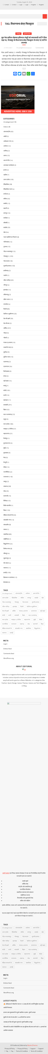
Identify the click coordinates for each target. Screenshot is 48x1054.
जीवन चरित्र (6, 280)
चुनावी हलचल (27, 34)
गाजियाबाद (6, 242)
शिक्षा (4, 510)
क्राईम (5, 227)
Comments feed (8, 653)
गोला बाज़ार (6, 261)
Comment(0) (40, 47)
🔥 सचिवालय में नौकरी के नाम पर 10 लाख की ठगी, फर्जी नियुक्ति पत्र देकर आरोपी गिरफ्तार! (23, 1006)
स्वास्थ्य (5, 568)
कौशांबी (5, 222)
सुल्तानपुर (6, 558)
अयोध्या (5, 146)
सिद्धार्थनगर (6, 544)
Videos (5, 127)
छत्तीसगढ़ (5, 270)
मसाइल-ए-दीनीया (8, 429)
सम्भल (5, 529)
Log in (5, 644)
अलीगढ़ (5, 150)
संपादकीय (6, 524)
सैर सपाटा (6, 563)
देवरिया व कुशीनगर (8, 313)
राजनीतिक (6, 472)
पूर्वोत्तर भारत (6, 357)
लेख (4, 491)
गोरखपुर (18, 34)
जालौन (5, 275)
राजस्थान (6, 476)
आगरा (5, 155)
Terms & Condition (22, 1051)
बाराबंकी (5, 405)
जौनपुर (5, 285)
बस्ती (4, 395)
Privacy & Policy (10, 1048)
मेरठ (4, 457)
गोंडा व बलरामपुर (7, 251)
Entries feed (7, 648)
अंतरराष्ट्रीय (6, 131)
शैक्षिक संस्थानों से (8, 515)
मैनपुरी (5, 462)
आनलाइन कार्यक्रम (8, 165)
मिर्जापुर (5, 438)
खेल (4, 232)
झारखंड (5, 289)
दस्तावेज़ (5, 304)
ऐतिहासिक (6, 184)
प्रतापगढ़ (6, 361)
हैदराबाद (5, 582)
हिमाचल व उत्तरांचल (8, 577)
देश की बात (6, 323)
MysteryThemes (32, 1045)
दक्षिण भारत (6, 299)
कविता (5, 198)
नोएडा (5, 333)
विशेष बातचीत (7, 505)
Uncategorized (8, 122)
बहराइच (5, 400)
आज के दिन (6, 160)
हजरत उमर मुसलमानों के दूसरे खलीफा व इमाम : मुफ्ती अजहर (19, 1012)
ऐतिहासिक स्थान (7, 189)
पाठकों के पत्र (7, 347)
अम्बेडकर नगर (7, 141)
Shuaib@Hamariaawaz (24, 47)
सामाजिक (5, 534)
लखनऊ (5, 486)
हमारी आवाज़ (6, 873)
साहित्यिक (6, 539)
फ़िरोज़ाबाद (6, 371)
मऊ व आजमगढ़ (7, 414)
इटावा (5, 170)
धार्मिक (5, 328)
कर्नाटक (5, 194)
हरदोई (5, 572)
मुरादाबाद (5, 452)
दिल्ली (5, 309)
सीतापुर (5, 553)
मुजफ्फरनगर (6, 443)
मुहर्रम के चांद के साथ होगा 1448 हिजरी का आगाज (16, 1017)
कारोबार (5, 218)
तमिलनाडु (6, 294)
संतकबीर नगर (7, 520)
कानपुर (5, 213)
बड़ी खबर (6, 381)
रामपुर (5, 481)
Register (33, 5)
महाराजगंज (6, 433)
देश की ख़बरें (6, 318)
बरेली (4, 390)
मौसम (4, 467)
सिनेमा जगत (6, 548)
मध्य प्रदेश (6, 424)
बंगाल (4, 376)
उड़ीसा (5, 174)
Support (32, 1048)
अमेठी (4, 136)
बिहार (4, 409)
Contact (6, 5)
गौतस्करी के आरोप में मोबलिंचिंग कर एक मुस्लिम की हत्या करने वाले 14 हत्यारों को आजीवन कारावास (24, 1028)
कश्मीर (5, 203)
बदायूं (4, 385)
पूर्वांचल (5, 352)
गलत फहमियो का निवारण (10, 237)
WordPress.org (8, 658)
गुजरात (5, 246)
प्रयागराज (6, 366)
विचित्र (5, 500)
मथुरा (4, 419)
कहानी (5, 208)
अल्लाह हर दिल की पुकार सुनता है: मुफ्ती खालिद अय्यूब (17, 1022)
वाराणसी (5, 496)
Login (20, 5)
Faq (7, 1051)
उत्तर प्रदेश (6, 179)
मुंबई (4, 448)
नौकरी (5, 337)
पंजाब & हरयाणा (7, 342)
